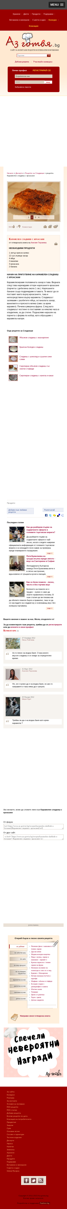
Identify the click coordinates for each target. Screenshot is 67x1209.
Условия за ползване (16, 1104)
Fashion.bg (44, 1203)
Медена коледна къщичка (40, 954)
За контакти (12, 1101)
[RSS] (40, 1180)
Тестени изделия (14, 1137)
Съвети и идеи (39, 20)
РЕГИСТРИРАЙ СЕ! (42, 70)
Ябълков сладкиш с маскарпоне (34, 337)
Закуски (10, 1125)
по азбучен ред (20, 953)
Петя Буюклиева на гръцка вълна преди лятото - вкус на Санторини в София (40, 558)
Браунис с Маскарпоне (39, 973)
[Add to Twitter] (50, 518)
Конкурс (53, 20)
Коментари (27, 227)
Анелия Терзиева (38, 243)
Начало (10, 173)
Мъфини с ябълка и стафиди (41, 981)
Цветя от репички (37, 995)
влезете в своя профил (22, 627)
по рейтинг (20, 946)
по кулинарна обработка (21, 972)
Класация (33, 26)
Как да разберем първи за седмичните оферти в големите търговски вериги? (40, 529)
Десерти (19, 173)
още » (49, 553)
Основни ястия (13, 1131)
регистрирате (55, 624)
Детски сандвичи (37, 1000)
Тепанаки (34, 992)
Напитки (10, 1147)
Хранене (16, 14)
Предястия (11, 1122)
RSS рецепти (12, 1107)
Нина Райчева (28, 640)
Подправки (48, 14)
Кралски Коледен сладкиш (31, 347)
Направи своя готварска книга (35, 1016)
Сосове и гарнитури (15, 1134)
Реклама (10, 1098)
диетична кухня (20, 986)
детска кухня (21, 999)
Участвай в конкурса (42, 62)
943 (10, 227)
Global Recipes (13, 1171)
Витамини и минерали (19, 20)
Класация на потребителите (19, 1119)
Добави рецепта (22, 62)
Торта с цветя (36, 997)
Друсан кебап (36, 952)
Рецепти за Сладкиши (34, 173)
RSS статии (12, 1110)
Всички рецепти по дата (17, 1116)
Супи (9, 1128)
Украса (10, 1144)
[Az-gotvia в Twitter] (33, 1180)
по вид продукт (20, 965)
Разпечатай (49, 510)
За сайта (10, 1092)
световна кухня (20, 992)
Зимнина (10, 1150)
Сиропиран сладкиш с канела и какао (36, 375)
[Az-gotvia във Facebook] (26, 1180)
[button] (57, 5)
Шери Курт (26, 699)
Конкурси (11, 1095)
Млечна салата (36, 989)
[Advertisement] (33, 131)
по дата (23, 959)
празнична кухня (19, 980)
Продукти (36, 14)
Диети (26, 14)
